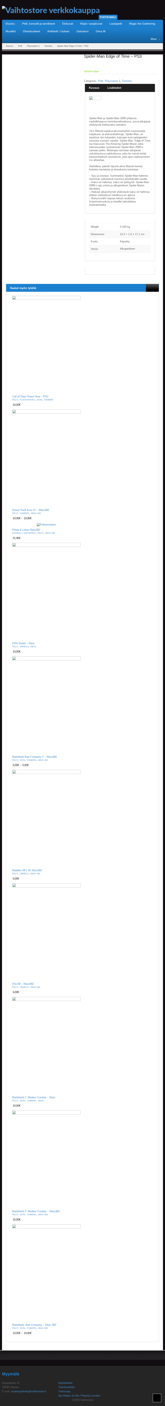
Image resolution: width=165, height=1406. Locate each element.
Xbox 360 (36, 513)
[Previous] (149, 287)
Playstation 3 (33, 46)
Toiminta (48, 46)
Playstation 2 (27, 400)
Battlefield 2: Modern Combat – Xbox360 (36, 1211)
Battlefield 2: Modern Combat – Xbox (33, 1097)
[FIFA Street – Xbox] (46, 591)
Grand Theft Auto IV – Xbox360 (30, 510)
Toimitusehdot (66, 1387)
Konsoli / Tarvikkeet (24, 533)
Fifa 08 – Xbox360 (23, 984)
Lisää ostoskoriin (75, 389)
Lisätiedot (114, 87)
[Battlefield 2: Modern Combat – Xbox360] (46, 1159)
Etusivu (9, 46)
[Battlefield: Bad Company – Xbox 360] (46, 1272)
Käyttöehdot (65, 1382)
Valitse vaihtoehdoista (75, 502)
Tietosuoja (64, 1391)
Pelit (20, 46)
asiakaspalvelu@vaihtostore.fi (28, 1391)
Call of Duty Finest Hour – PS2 (30, 396)
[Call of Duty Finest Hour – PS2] (46, 344)
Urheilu (24, 646)
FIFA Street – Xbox (23, 643)
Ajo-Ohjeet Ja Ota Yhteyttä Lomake (79, 1395)
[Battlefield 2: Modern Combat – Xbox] (46, 1045)
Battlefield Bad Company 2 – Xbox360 (34, 757)
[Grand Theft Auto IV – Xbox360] (46, 458)
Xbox (33, 646)
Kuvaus (94, 87)
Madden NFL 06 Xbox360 (27, 870)
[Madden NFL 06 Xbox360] (46, 818)
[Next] (156, 287)
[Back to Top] (157, 1398)
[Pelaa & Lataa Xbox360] (46, 524)
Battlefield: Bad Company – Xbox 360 (34, 1325)
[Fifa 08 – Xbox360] (46, 931)
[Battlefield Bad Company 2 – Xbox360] (46, 704)
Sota (39, 400)
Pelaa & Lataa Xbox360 (26, 529)
